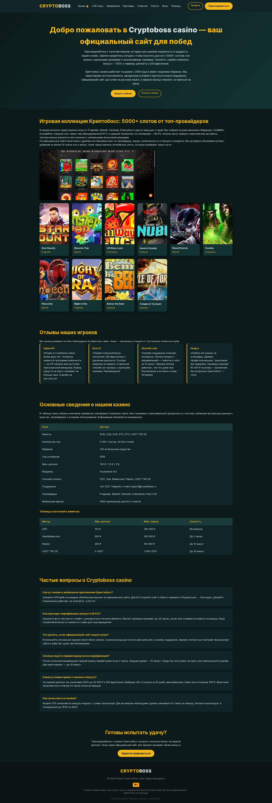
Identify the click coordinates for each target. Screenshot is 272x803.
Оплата (155, 6)
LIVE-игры (97, 6)
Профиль (195, 5)
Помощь (176, 6)
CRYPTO (55, 6)
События (142, 6)
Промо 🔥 (83, 6)
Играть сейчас (123, 93)
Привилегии (113, 6)
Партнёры (128, 6)
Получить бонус (149, 93)
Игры (165, 6)
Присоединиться (219, 6)
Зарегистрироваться (136, 753)
